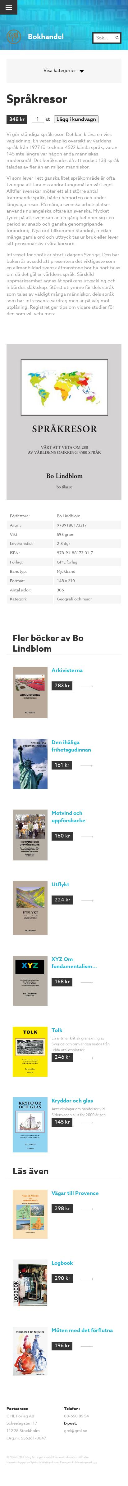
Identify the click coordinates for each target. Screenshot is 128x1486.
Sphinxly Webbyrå (41, 1462)
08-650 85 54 (76, 1416)
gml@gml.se (75, 1430)
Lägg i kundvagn (76, 119)
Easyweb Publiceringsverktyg (78, 1462)
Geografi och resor (74, 599)
